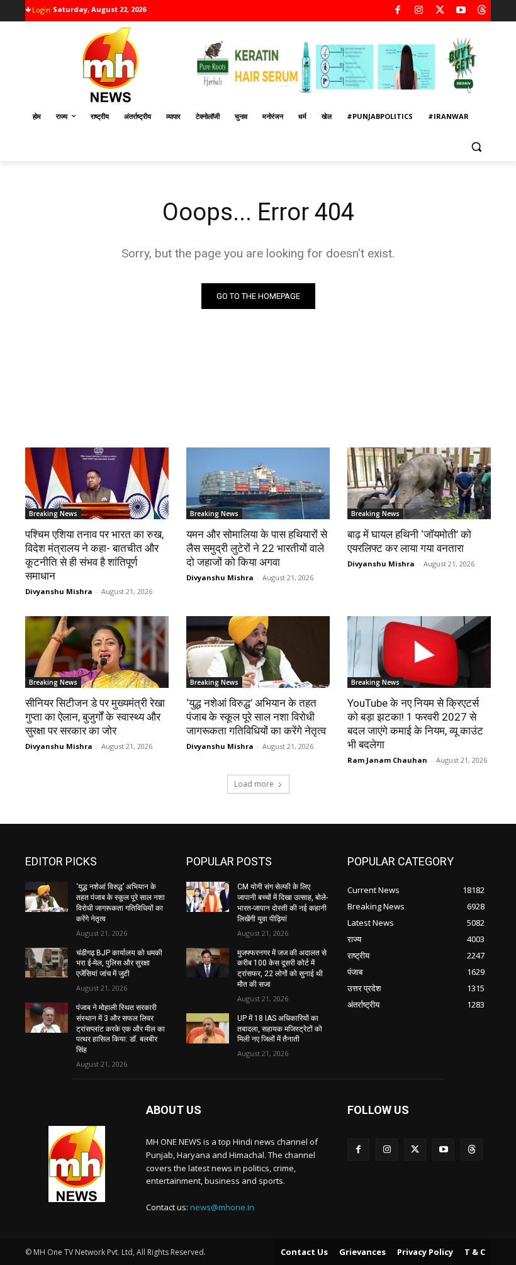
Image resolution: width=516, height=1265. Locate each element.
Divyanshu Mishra (59, 591)
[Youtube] (461, 11)
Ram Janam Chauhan (387, 760)
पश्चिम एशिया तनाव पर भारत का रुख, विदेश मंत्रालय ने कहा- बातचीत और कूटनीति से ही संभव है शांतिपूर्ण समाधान (94, 555)
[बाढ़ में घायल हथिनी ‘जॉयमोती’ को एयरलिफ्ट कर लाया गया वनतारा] (419, 483)
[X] (440, 11)
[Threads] (482, 11)
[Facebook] (398, 11)
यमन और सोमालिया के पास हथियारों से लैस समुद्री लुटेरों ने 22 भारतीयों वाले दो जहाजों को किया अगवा (256, 548)
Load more (254, 784)
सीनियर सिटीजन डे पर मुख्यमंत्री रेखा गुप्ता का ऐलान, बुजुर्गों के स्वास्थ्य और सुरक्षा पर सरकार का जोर (95, 717)
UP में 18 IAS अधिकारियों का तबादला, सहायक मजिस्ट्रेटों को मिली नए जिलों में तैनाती (279, 1029)
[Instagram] (419, 11)
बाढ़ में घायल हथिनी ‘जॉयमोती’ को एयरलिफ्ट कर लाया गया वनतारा (409, 541)
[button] (476, 147)
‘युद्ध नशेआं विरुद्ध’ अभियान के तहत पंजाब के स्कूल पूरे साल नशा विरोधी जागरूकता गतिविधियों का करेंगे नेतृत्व (256, 717)
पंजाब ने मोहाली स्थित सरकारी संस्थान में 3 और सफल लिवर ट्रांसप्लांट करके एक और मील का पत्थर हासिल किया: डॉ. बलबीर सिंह (120, 1028)
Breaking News (53, 513)
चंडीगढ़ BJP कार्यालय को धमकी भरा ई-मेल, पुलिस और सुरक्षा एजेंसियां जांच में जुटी (119, 963)
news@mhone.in (222, 1207)
